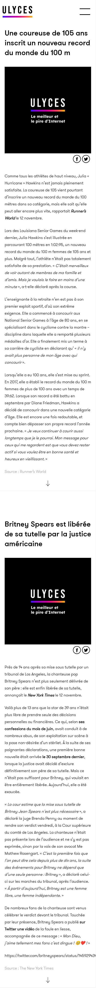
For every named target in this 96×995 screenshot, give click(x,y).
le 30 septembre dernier (63, 756)
